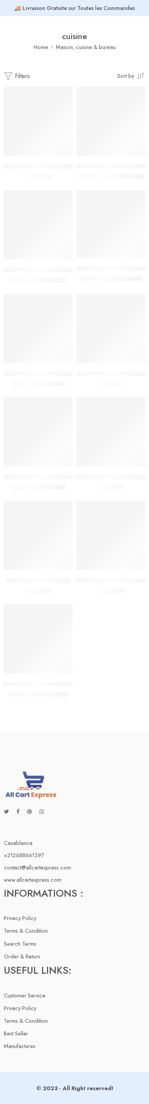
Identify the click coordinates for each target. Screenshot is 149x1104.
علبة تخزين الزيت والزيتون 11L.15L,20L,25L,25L (62, 684)
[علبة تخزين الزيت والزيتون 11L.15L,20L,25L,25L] (38, 638)
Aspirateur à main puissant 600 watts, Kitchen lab (65, 166)
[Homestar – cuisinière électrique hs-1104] (38, 224)
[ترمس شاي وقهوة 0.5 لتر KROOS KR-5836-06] (110, 535)
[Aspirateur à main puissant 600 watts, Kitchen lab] (38, 121)
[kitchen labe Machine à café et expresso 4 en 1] (110, 224)
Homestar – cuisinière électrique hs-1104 (55, 270)
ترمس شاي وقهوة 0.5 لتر (38, 580)
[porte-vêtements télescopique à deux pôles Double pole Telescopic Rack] (38, 431)
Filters (21, 76)
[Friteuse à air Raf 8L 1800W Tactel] (110, 121)
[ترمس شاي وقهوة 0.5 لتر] (38, 535)
